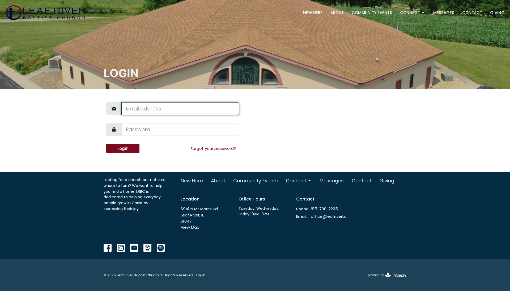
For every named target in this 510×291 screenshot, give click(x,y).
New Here (312, 12)
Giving (497, 12)
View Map (190, 227)
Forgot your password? (213, 148)
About (337, 12)
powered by (384, 279)
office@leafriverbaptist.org (330, 216)
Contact (472, 12)
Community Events (372, 12)
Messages (443, 12)
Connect (410, 12)
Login (123, 148)
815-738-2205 (324, 209)
